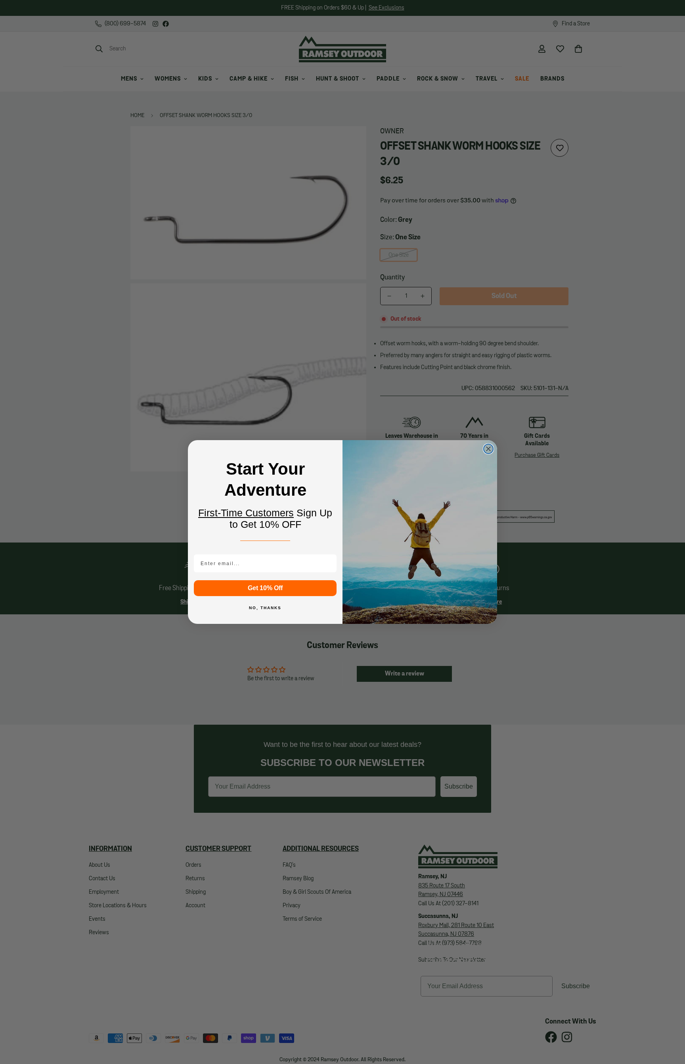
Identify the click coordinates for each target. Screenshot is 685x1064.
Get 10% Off (265, 588)
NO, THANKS (265, 608)
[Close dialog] (488, 449)
